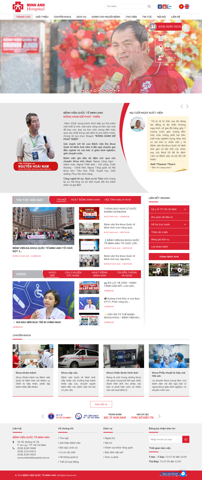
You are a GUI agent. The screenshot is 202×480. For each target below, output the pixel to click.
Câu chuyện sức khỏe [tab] (73, 274)
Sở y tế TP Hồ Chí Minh (164, 209)
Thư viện (131, 16)
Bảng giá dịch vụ (160, 239)
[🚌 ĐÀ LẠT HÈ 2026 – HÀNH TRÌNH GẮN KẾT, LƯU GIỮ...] (89, 291)
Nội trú (108, 442)
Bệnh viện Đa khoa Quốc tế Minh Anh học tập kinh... (119, 257)
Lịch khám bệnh (159, 246)
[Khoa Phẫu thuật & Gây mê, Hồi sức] (169, 357)
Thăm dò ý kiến (159, 232)
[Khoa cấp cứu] (78, 356)
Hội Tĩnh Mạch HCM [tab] (118, 199)
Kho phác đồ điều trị (162, 217)
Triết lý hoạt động (69, 461)
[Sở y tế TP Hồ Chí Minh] (59, 416)
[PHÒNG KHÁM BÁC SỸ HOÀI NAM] (114, 416)
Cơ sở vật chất (67, 452)
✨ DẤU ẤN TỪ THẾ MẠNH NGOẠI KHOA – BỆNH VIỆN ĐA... (122, 316)
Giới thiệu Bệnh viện (69, 442)
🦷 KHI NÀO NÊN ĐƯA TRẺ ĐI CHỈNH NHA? (37, 322)
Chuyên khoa (62, 16)
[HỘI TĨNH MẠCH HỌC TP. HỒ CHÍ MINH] (87, 416)
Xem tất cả (101, 404)
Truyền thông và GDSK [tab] (127, 274)
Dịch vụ (81, 16)
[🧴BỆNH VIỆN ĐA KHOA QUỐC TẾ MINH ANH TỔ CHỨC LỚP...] (89, 245)
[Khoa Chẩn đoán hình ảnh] (123, 355)
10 (119, 90)
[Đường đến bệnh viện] (161, 47)
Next (180, 87)
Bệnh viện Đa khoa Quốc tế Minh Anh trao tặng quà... (119, 226)
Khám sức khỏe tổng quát (118, 447)
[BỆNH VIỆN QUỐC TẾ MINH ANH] (29, 6)
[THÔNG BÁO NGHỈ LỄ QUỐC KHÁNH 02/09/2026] (89, 213)
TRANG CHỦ (23, 16)
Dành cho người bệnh (106, 16)
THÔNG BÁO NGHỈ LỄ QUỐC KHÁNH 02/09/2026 (120, 210)
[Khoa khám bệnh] (33, 355)
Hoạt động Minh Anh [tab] (85, 199)
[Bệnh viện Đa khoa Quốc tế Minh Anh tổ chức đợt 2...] (43, 226)
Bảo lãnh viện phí (113, 452)
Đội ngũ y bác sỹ (68, 447)
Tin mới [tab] (61, 199)
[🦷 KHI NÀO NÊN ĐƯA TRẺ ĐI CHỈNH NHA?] (43, 312)
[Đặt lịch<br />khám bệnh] (161, 37)
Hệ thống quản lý (68, 457)
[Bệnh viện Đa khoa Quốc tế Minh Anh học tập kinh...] (89, 260)
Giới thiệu (42, 16)
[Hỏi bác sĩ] (161, 57)
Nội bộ (161, 16)
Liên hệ (175, 16)
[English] (186, 6)
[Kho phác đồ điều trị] (142, 416)
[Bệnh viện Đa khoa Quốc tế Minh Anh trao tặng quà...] (89, 229)
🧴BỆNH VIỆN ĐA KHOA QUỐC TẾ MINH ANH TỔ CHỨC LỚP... (121, 242)
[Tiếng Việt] (181, 6)
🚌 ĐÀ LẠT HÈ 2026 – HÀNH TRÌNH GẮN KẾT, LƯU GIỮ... (120, 284)
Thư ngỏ (64, 438)
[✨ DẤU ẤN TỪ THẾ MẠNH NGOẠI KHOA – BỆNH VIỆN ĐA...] (89, 320)
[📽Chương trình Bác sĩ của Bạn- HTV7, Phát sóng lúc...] (89, 307)
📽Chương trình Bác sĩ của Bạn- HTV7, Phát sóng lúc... (122, 300)
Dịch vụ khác (111, 457)
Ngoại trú (109, 438)
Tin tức (147, 16)
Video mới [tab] (52, 274)
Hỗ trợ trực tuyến (160, 224)
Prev (174, 87)
